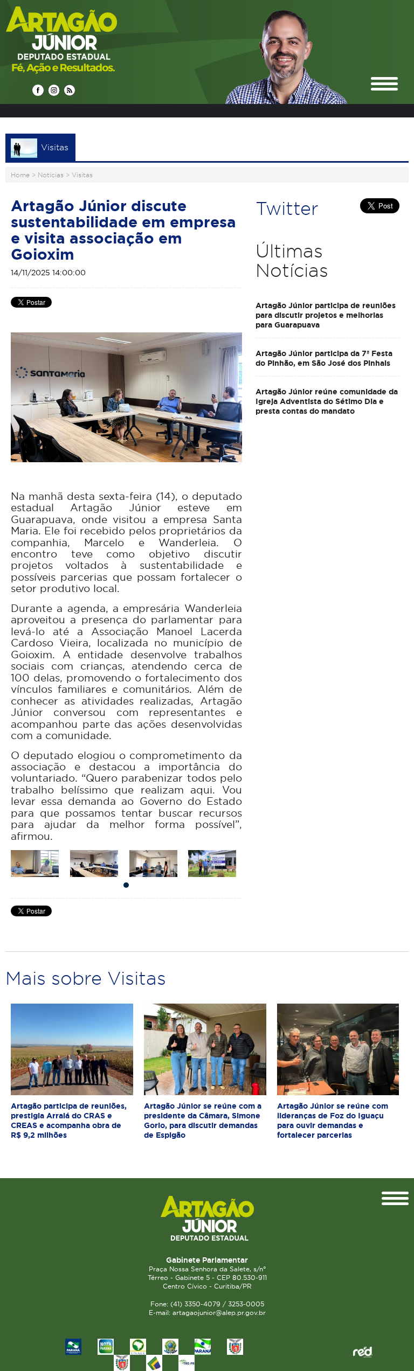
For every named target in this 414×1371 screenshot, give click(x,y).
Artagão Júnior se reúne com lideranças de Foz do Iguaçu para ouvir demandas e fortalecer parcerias (332, 1120)
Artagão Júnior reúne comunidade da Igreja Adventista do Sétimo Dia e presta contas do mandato (327, 401)
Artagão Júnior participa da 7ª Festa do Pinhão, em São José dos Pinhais (324, 358)
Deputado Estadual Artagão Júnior (87, 39)
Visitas (82, 175)
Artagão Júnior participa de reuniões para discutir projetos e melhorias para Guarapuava (326, 315)
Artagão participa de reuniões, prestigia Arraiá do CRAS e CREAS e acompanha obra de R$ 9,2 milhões (69, 1120)
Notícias (51, 175)
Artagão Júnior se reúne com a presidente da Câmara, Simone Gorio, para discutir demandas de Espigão (202, 1120)
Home (20, 175)
